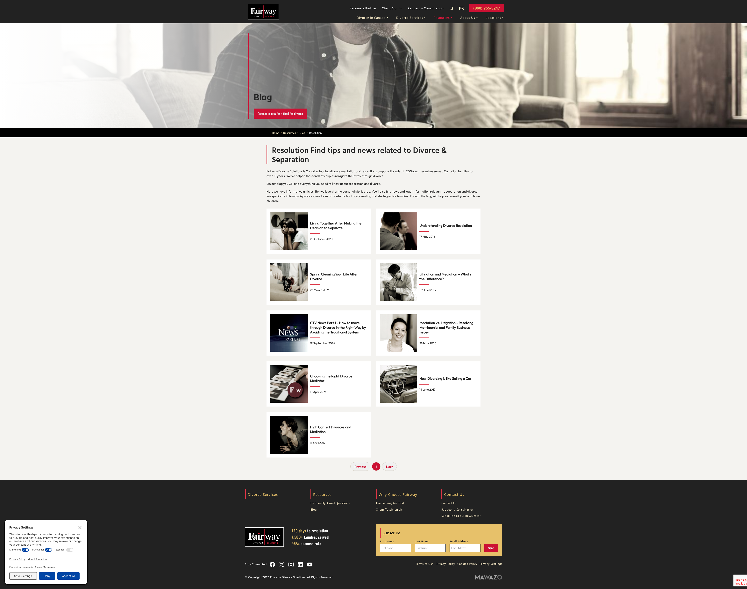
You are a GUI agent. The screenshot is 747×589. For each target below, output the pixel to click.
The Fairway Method (390, 503)
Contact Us (449, 503)
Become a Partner (363, 8)
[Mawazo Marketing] (488, 577)
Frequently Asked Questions (330, 503)
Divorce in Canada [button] (371, 17)
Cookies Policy (467, 564)
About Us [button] (467, 17)
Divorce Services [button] (409, 17)
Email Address (459, 541)
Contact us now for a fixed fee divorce (280, 113)
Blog (302, 133)
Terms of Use (424, 564)
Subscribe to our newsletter (461, 516)
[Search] (451, 8)
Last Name (422, 541)
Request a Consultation (426, 8)
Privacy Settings (491, 564)
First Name (387, 541)
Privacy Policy (445, 564)
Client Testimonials (389, 509)
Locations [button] (493, 17)
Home (275, 133)
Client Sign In (392, 8)
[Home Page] (263, 11)
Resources (289, 133)
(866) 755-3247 (486, 8)
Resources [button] (442, 17)
